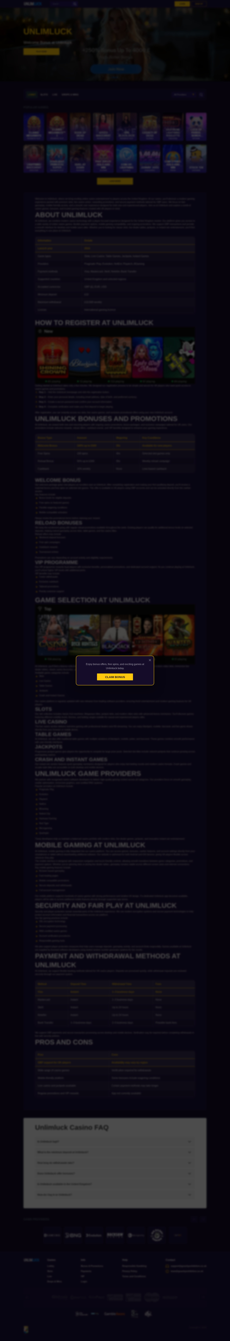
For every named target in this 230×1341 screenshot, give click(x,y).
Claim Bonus (115, 677)
